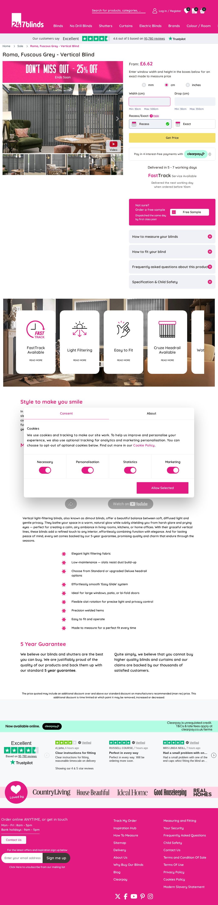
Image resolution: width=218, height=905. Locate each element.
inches (196, 85)
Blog (116, 872)
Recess (144, 124)
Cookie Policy (144, 445)
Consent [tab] (66, 413)
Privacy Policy (174, 872)
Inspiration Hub (124, 828)
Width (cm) (137, 93)
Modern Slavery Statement (184, 887)
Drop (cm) (182, 93)
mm (151, 85)
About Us (120, 857)
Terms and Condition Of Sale (185, 857)
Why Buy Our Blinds (128, 865)
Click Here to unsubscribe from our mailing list (37, 867)
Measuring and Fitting (180, 821)
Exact (187, 124)
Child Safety (173, 843)
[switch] (88, 470)
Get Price (172, 138)
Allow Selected (162, 488)
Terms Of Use (174, 865)
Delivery (119, 850)
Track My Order (125, 821)
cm (173, 85)
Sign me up (56, 858)
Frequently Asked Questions (185, 835)
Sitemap (119, 843)
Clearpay (120, 879)
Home (7, 46)
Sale (20, 46)
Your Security (174, 828)
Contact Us (14, 840)
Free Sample (192, 212)
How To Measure (125, 835)
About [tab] (151, 413)
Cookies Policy (174, 879)
